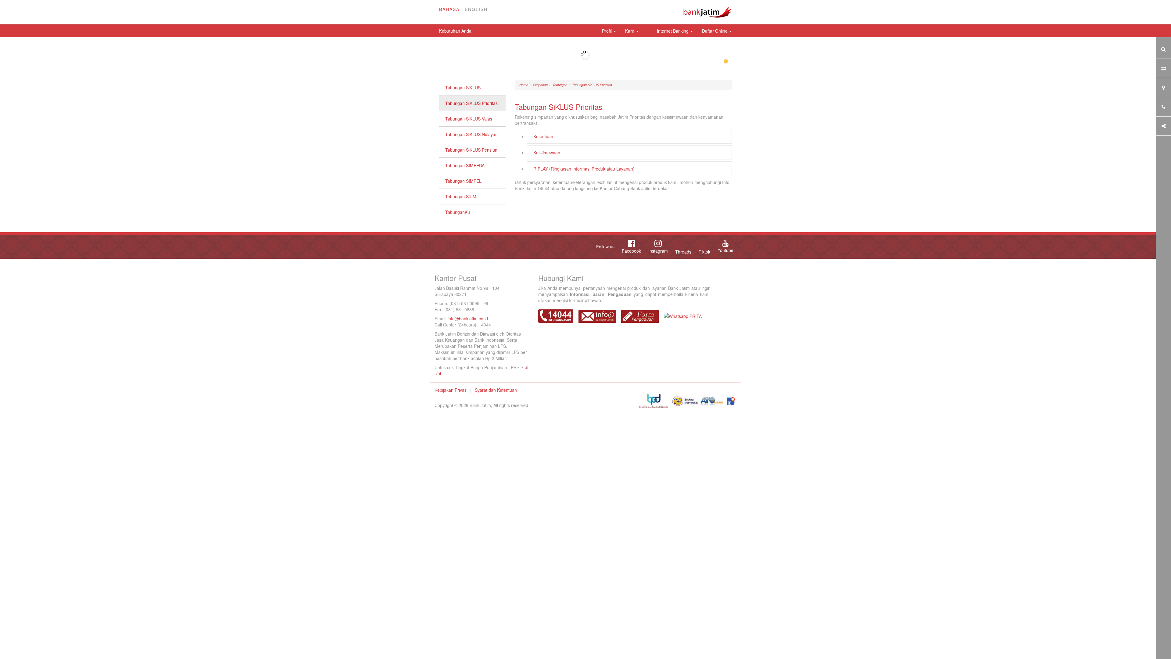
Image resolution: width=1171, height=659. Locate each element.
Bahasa (449, 9)
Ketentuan (543, 136)
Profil (607, 31)
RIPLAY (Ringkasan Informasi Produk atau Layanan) (584, 169)
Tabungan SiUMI (461, 196)
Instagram (658, 251)
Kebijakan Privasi (451, 390)
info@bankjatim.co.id (468, 318)
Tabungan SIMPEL (463, 181)
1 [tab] (726, 62)
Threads (683, 252)
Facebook (631, 251)
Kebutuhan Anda (455, 31)
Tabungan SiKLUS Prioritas (471, 103)
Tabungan (560, 84)
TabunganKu (457, 212)
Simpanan (540, 84)
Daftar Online (715, 31)
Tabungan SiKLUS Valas (468, 119)
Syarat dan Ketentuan (496, 390)
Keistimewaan (546, 152)
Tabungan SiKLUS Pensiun (471, 150)
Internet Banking (673, 31)
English (476, 9)
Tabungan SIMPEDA (465, 165)
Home (523, 84)
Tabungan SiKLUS (463, 88)
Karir (630, 31)
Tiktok (704, 252)
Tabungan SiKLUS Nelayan (471, 134)
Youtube (725, 250)
